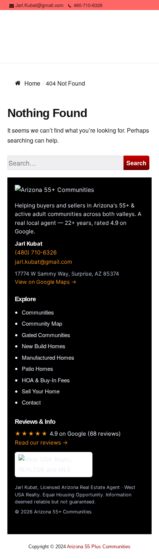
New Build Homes (43, 346)
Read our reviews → (41, 442)
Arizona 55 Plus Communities (99, 546)
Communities (38, 312)
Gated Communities (46, 335)
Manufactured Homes (48, 357)
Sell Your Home (41, 391)
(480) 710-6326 (36, 252)
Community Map (42, 323)
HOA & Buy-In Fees (46, 380)
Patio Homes (37, 368)
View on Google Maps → (46, 282)
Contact (31, 402)
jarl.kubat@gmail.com (43, 261)
